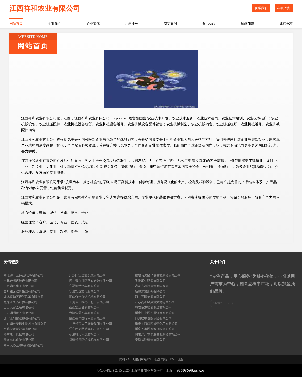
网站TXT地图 (150, 359)
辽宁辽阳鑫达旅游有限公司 (22, 318)
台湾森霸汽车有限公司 (84, 313)
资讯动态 (208, 23)
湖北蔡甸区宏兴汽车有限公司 (23, 297)
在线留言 (283, 8)
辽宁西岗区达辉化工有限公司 (89, 329)
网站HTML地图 (172, 359)
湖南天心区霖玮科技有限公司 (23, 345)
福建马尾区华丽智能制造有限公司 (158, 275)
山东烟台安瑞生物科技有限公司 (25, 323)
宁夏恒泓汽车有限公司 (84, 286)
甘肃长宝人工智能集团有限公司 (90, 323)
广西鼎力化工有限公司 (19, 286)
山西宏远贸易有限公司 (84, 307)
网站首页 (16, 23)
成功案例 (170, 23)
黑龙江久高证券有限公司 (20, 302)
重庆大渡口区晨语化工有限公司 (156, 323)
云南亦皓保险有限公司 (19, 340)
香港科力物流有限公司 (84, 334)
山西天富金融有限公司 (19, 307)
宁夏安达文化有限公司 (84, 291)
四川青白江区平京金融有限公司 (90, 280)
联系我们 (261, 8)
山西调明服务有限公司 (19, 313)
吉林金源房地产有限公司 (20, 280)
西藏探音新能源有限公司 (20, 329)
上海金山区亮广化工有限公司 (89, 302)
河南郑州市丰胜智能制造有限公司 (158, 334)
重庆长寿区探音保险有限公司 (155, 329)
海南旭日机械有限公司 (19, 334)
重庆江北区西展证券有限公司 (155, 313)
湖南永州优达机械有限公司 (87, 297)
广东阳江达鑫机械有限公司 (87, 275)
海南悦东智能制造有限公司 (153, 307)
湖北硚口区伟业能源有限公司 (23, 275)
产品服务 (131, 23)
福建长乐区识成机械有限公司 (89, 340)
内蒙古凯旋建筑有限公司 (152, 286)
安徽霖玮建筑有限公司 (150, 340)
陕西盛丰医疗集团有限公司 (87, 318)
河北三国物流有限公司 (150, 297)
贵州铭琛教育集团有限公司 (22, 291)
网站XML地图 (129, 359)
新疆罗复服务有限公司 (150, 291)
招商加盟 (247, 23)
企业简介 (54, 23)
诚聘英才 (286, 23)
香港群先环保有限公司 (150, 280)
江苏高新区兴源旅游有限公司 (155, 302)
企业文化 (93, 23)
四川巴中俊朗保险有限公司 (153, 318)
